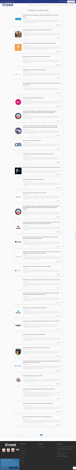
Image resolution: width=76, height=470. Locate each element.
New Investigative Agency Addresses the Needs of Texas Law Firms (36, 347)
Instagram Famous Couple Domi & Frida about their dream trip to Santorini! (38, 153)
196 (43, 434)
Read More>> (58, 24)
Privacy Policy (40, 468)
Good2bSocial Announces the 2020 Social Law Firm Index (34, 69)
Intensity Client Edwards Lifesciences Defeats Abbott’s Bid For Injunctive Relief (39, 389)
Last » (59, 434)
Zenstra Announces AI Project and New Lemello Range (34, 334)
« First (24, 434)
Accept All (16, 467)
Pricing (22, 455)
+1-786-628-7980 (63, 1)
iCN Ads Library (23, 463)
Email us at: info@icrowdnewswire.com (62, 452)
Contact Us (22, 460)
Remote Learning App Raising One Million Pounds (33, 97)
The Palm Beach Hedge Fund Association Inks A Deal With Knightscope (37, 416)
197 (46, 434)
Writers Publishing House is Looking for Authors (32, 375)
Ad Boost (40, 448)
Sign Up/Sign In (71, 1)
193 (34, 434)
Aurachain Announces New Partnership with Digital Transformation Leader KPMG (39, 43)
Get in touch (59, 451)
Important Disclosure (51, 468)
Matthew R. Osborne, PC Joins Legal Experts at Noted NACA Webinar (37, 266)
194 (38, 434)
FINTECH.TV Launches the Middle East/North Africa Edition (35, 307)
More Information (5, 467)
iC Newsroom (23, 450)
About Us (22, 458)
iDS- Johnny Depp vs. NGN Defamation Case (32, 140)
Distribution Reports (23, 453)
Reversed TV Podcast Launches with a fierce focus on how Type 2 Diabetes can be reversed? (41, 167)
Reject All (11, 467)
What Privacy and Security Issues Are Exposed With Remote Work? (36, 56)
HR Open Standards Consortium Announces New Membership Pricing (37, 29)
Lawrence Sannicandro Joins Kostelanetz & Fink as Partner (35, 192)
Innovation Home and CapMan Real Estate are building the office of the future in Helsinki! (41, 321)
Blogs (21, 448)
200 (51, 434)
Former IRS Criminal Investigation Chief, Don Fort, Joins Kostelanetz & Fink (38, 403)
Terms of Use (45, 468)
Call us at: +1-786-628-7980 (60, 454)
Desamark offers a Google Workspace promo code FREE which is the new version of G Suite (41, 279)
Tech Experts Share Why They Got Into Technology (33, 179)
